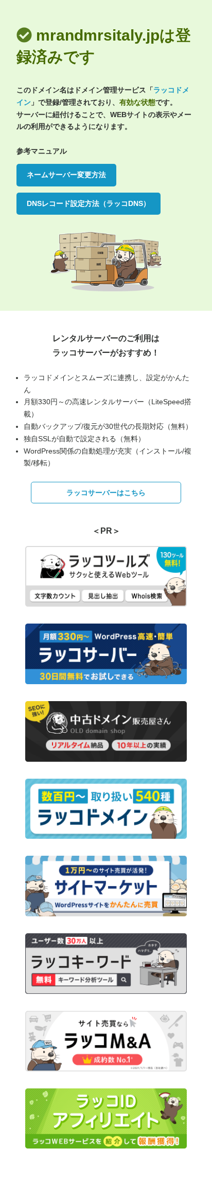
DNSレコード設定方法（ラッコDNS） (88, 203)
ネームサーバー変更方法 (66, 175)
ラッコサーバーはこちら (106, 492)
